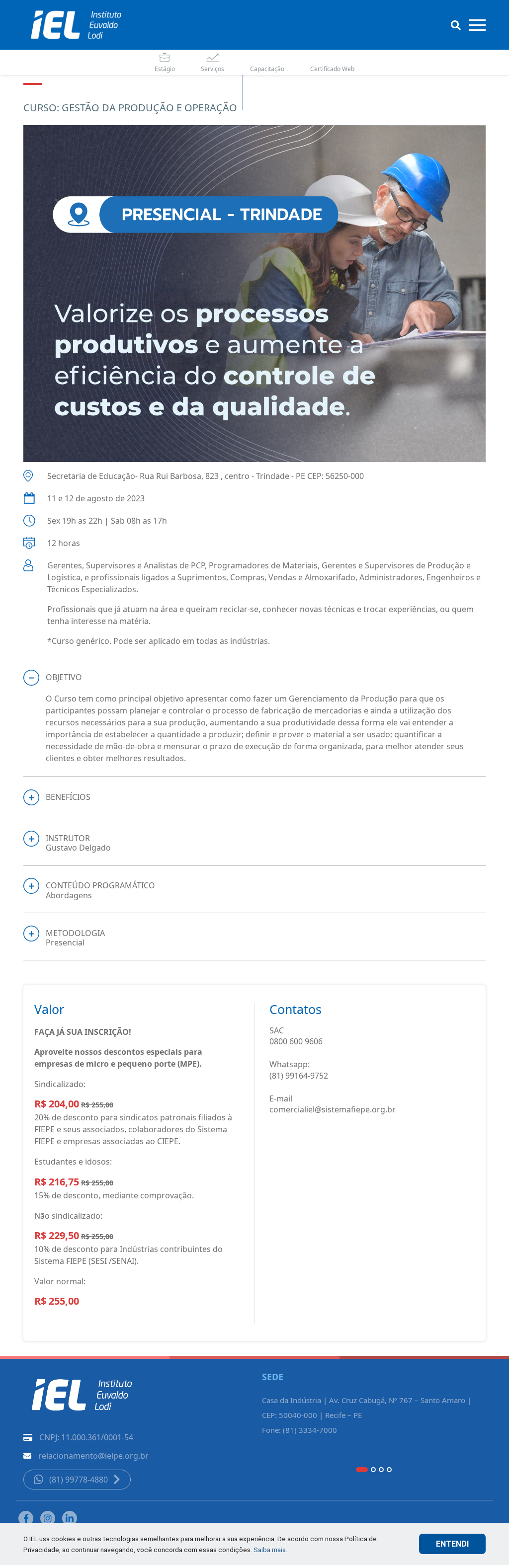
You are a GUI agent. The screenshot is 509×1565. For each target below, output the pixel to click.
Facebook (25, 1518)
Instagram (47, 1518)
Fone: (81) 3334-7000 (299, 1430)
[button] (254, 678)
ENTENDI (452, 1544)
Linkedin (69, 1518)
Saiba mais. (270, 1550)
